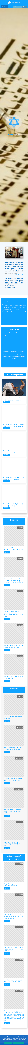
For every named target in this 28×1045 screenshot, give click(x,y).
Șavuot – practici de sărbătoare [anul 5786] (13, 717)
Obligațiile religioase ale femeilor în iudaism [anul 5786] (14, 884)
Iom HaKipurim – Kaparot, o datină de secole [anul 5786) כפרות (12, 811)
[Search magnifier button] (25, 7)
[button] (3, 311)
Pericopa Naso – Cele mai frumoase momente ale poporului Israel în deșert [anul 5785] (13, 614)
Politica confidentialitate (18, 1043)
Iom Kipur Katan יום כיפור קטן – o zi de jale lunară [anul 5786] (14, 748)
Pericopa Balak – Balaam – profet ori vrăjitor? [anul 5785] (13, 548)
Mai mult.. (7, 552)
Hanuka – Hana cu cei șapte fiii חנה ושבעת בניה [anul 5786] (13, 779)
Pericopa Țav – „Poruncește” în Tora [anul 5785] (13, 677)
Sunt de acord (8, 1043)
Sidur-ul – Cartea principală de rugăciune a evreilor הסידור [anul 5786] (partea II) (14, 916)
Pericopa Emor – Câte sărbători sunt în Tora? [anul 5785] (13, 646)
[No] (26, 1040)
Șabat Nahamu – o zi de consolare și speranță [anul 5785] (12, 843)
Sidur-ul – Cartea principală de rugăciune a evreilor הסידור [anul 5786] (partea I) (14, 949)
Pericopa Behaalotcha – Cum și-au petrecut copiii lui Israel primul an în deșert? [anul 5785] (13, 580)
